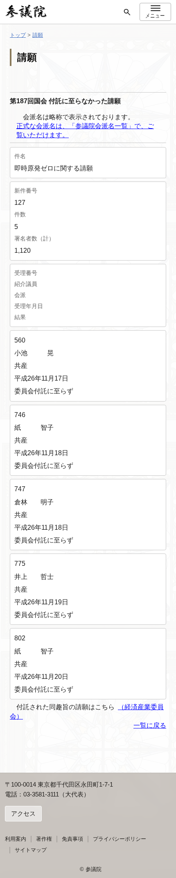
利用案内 (15, 839)
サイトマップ (31, 850)
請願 (37, 35)
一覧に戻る (149, 725)
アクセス (23, 813)
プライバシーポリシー (119, 839)
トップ (18, 35)
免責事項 (72, 839)
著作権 (44, 839)
